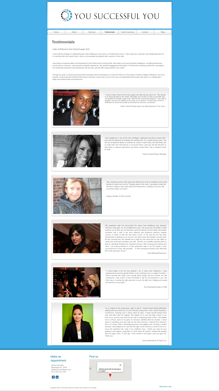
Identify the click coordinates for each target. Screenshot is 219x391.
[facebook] (53, 377)
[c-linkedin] (57, 377)
